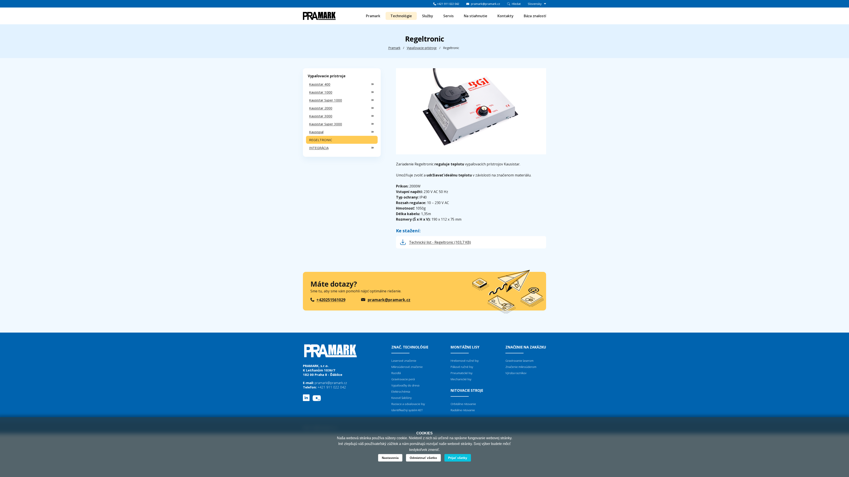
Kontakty (505, 15)
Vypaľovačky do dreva (405, 385)
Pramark (373, 15)
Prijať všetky (457, 458)
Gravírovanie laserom (519, 361)
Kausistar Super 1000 (325, 100)
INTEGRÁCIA (319, 148)
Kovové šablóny (401, 398)
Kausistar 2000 (320, 108)
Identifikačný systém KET (407, 410)
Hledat (516, 4)
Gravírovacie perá (403, 379)
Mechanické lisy (461, 379)
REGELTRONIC (320, 140)
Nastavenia (390, 458)
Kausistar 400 (319, 84)
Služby (427, 15)
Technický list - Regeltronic (440, 242)
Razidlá (396, 373)
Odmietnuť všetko (423, 458)
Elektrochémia (400, 392)
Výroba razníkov (515, 373)
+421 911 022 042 (448, 4)
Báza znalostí (535, 15)
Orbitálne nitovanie (463, 404)
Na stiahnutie (475, 15)
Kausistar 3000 (320, 116)
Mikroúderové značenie (407, 367)
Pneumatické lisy (461, 373)
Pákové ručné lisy (462, 367)
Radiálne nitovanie (463, 410)
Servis (448, 15)
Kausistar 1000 (320, 92)
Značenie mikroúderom (520, 367)
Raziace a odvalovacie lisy (408, 404)
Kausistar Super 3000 (325, 124)
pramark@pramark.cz (485, 4)
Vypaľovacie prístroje (422, 48)
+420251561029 (330, 299)
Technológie (401, 15)
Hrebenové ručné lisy (465, 361)
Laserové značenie (403, 361)
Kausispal (316, 132)
